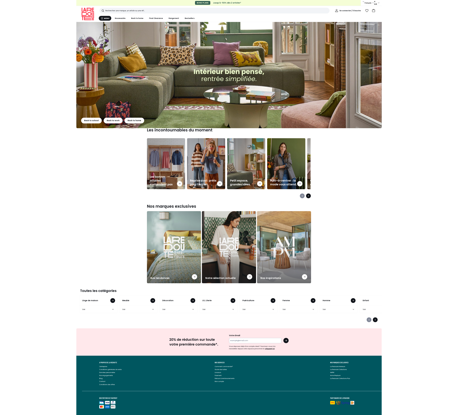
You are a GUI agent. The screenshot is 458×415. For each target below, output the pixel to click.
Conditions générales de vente (110, 369)
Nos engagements (106, 375)
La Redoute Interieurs (337, 366)
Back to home (137, 18)
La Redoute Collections (338, 369)
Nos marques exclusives (339, 362)
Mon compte (219, 381)
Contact (102, 381)
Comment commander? (224, 366)
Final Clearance (156, 18)
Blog (101, 378)
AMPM (332, 372)
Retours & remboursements (224, 378)
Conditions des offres (107, 384)
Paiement (218, 375)
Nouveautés (120, 18)
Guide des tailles (221, 369)
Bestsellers (190, 18)
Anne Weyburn (335, 375)
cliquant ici (270, 349)
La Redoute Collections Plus (340, 378)
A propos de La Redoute (108, 362)
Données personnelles (107, 372)
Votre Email (234, 335)
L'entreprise (103, 366)
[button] (373, 10)
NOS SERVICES (219, 362)
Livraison (218, 372)
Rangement (174, 18)
